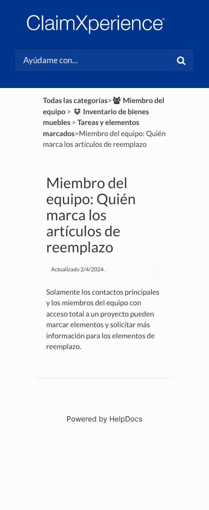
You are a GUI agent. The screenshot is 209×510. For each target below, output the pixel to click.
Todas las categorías (75, 100)
